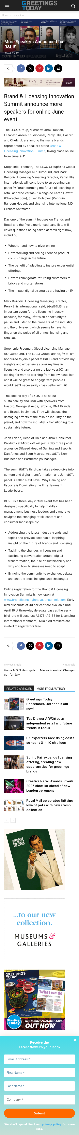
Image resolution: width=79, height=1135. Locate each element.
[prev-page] (6, 820)
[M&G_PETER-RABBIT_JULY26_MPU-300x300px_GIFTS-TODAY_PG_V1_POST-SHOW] (34, 958)
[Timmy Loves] (34, 888)
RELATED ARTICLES (19, 688)
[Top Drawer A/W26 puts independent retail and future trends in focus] (14, 723)
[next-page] (13, 820)
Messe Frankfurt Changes (57, 670)
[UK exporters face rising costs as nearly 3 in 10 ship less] (14, 743)
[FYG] (39, 82)
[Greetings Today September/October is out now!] (14, 704)
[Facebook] (21, 68)
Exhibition (18, 15)
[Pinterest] (39, 68)
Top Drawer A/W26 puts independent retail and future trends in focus (49, 723)
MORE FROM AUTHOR (51, 688)
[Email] (58, 68)
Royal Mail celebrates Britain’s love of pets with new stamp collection (49, 805)
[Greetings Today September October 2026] (34, 1029)
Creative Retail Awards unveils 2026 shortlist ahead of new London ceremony (50, 785)
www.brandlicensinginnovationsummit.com (35, 600)
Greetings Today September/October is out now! (47, 704)
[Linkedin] (49, 68)
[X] (30, 68)
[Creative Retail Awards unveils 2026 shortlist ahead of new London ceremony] (14, 786)
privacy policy (51, 1124)
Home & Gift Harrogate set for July (19, 672)
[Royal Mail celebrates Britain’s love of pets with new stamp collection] (14, 805)
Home (5, 15)
